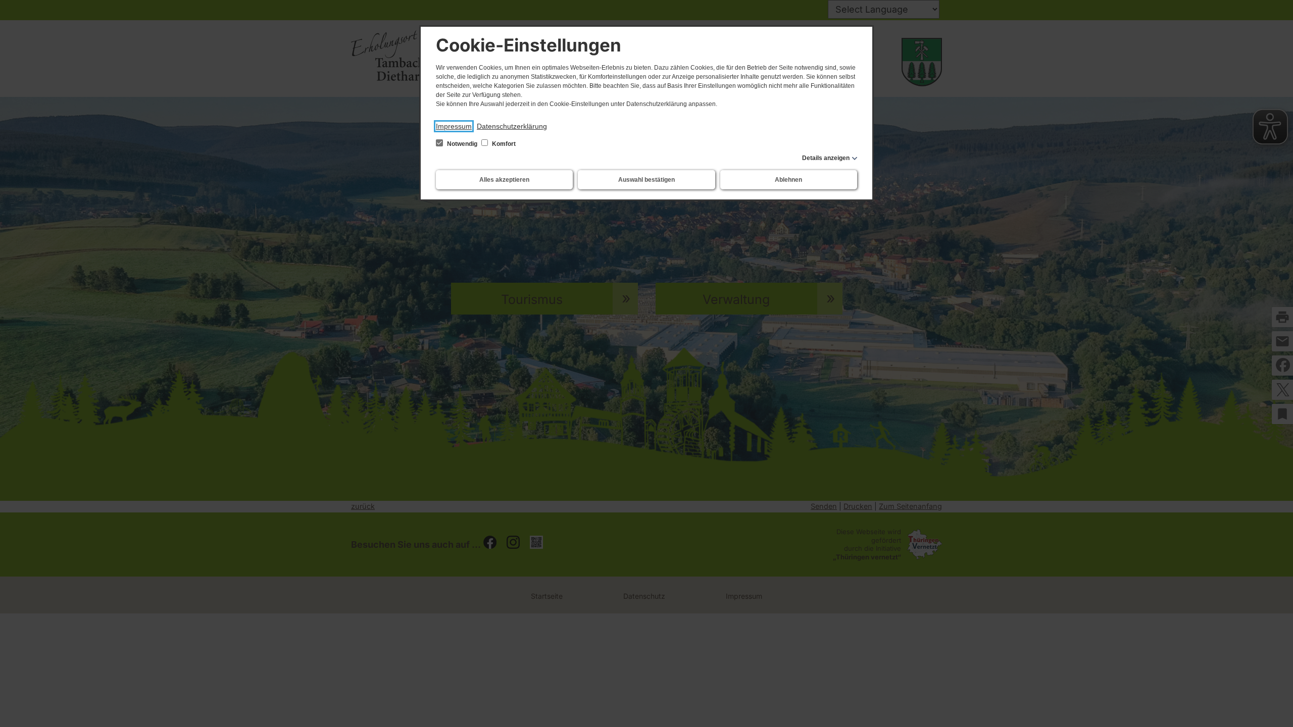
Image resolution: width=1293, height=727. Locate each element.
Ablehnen (788, 179)
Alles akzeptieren (504, 179)
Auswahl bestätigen (646, 179)
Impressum (454, 126)
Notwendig (462, 143)
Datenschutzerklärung (512, 126)
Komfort (503, 143)
